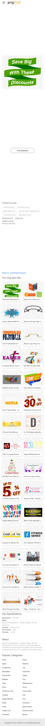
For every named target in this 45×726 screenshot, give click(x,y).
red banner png (8, 207)
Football (5, 695)
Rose (4, 687)
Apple (4, 663)
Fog (23, 679)
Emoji (24, 687)
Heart (4, 660)
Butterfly (25, 663)
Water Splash (27, 706)
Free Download (22, 150)
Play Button (6, 675)
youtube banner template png (29, 211)
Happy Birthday (7, 699)
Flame (24, 660)
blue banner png (23, 207)
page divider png (9, 211)
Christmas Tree (7, 691)
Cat (23, 667)
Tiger (4, 683)
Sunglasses (6, 667)
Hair (23, 695)
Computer (26, 702)
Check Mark (26, 691)
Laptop (24, 675)
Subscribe (26, 671)
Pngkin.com (6, 710)
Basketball (6, 671)
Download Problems (18, 273)
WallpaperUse (27, 683)
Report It (5, 273)
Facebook (5, 714)
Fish (24, 699)
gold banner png (25, 215)
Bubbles (5, 679)
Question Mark (27, 710)
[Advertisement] (22, 33)
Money (24, 714)
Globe (4, 702)
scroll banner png (9, 215)
